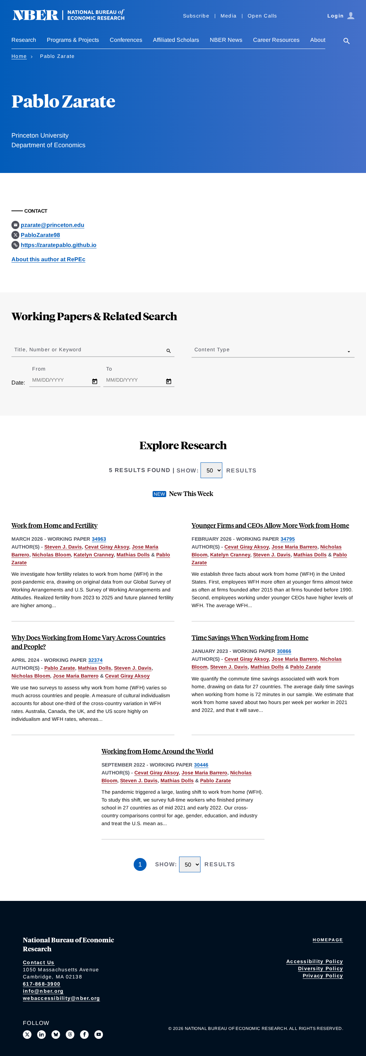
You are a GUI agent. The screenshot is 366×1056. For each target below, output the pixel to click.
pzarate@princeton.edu (52, 225)
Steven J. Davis (63, 547)
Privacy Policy (323, 975)
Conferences (126, 40)
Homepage (328, 939)
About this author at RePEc (48, 259)
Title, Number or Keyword (47, 349)
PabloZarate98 (40, 235)
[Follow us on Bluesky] (55, 1034)
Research (23, 40)
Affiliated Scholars (176, 40)
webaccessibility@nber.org (61, 998)
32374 (95, 660)
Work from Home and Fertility (54, 525)
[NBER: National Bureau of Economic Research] (74, 19)
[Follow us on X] (27, 1034)
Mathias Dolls (133, 554)
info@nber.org (43, 991)
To (115, 369)
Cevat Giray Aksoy (107, 547)
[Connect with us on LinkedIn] (41, 1034)
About (317, 40)
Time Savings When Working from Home (250, 637)
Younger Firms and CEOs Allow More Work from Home (270, 525)
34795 (288, 539)
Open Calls (262, 16)
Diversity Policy (320, 968)
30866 (284, 651)
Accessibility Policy (314, 961)
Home (19, 56)
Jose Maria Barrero (294, 547)
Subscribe (196, 16)
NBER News (226, 40)
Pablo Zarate (59, 668)
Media (229, 16)
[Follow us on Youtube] (98, 1034)
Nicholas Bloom (51, 554)
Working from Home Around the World (157, 751)
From (45, 369)
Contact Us (39, 962)
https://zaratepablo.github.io (59, 245)
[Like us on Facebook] (84, 1034)
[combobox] (196, 351)
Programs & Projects (73, 40)
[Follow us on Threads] (70, 1034)
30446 (201, 765)
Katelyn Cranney (94, 554)
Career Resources (276, 40)
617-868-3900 (41, 984)
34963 (99, 539)
